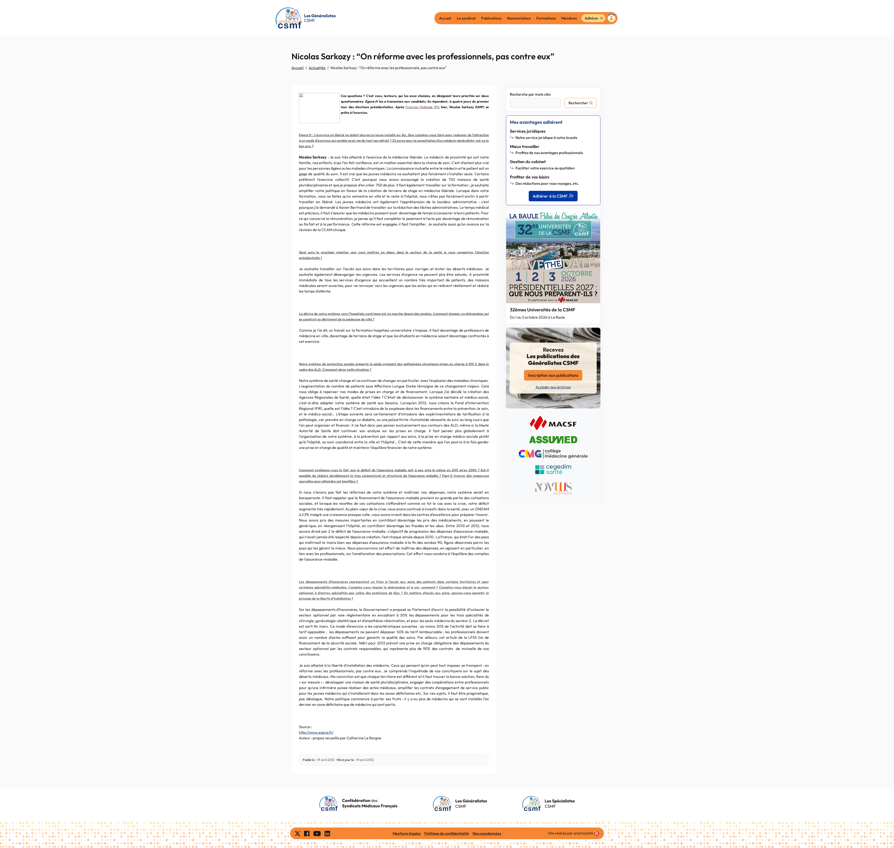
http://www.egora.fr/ (316, 732)
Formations (546, 18)
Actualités (317, 67)
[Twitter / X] (297, 833)
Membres (569, 18)
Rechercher (578, 103)
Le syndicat (466, 18)
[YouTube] (317, 833)
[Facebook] (307, 833)
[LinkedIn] (327, 833)
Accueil (445, 18)
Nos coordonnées (487, 833)
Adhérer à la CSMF (550, 196)
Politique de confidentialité (446, 833)
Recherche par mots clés (530, 94)
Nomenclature (519, 18)
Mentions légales (407, 833)
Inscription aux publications (553, 375)
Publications (491, 18)
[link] (586, 833)
